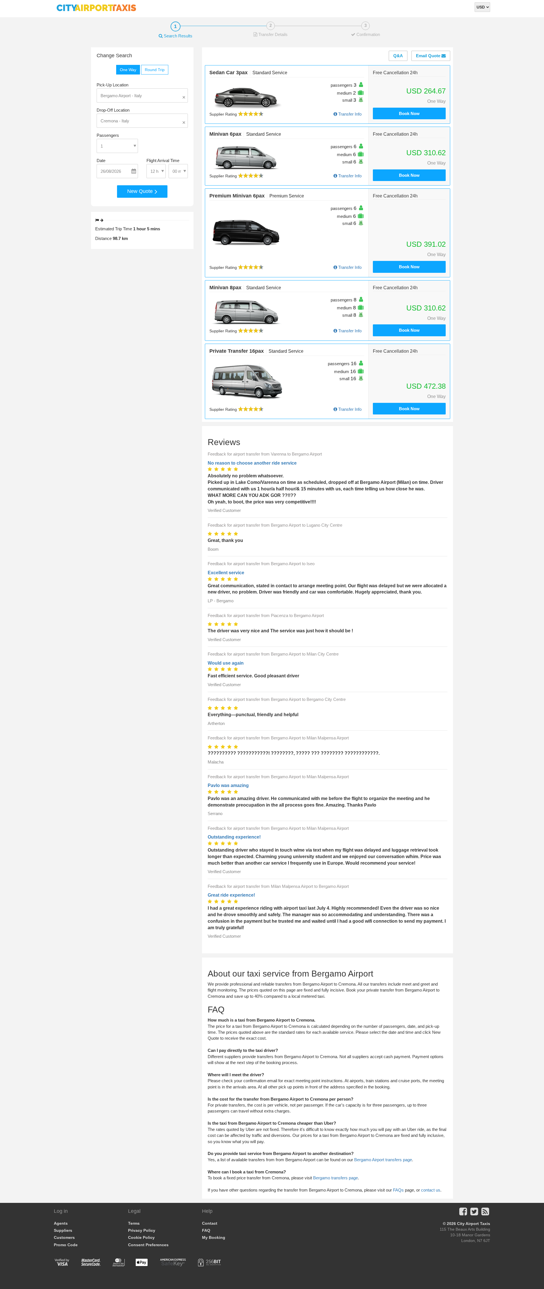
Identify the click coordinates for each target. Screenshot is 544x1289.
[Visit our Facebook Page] (463, 1213)
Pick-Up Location (112, 84)
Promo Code (66, 1245)
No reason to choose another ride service (252, 463)
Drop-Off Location (113, 110)
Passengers (108, 135)
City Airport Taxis (473, 1223)
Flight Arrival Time (162, 160)
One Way (128, 69)
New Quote (140, 191)
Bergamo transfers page (335, 1177)
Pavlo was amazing (228, 785)
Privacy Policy (141, 1230)
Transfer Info (349, 114)
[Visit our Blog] (485, 1213)
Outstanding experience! (234, 837)
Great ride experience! (231, 895)
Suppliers (63, 1230)
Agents (61, 1223)
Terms (134, 1223)
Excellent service (226, 572)
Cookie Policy (141, 1237)
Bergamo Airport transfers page (383, 1159)
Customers (64, 1237)
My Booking (213, 1237)
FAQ (206, 1230)
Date (101, 160)
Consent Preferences (148, 1245)
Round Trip (155, 69)
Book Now (409, 113)
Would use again (226, 663)
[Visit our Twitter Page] (474, 1213)
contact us (430, 1190)
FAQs (398, 1190)
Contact (209, 1223)
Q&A (398, 55)
